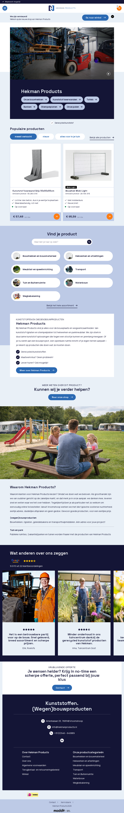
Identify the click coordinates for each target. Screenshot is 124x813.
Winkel (25, 774)
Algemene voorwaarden (34, 765)
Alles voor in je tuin (70, 136)
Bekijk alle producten (100, 137)
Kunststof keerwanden (65, 99)
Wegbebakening (81, 782)
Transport (78, 769)
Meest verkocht (23, 136)
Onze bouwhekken (34, 99)
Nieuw (46, 136)
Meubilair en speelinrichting (86, 765)
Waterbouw (79, 778)
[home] (62, 8)
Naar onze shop (60, 397)
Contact (60, 687)
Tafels (90, 99)
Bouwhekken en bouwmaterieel (88, 756)
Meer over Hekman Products (35, 370)
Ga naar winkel (93, 17)
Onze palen (73, 106)
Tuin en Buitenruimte (83, 774)
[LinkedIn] (62, 740)
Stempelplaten (49, 106)
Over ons (26, 760)
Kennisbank (66, 802)
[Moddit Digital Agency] (62, 810)
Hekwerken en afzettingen (86, 760)
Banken (28, 106)
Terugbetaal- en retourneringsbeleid (40, 769)
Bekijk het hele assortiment (60, 305)
